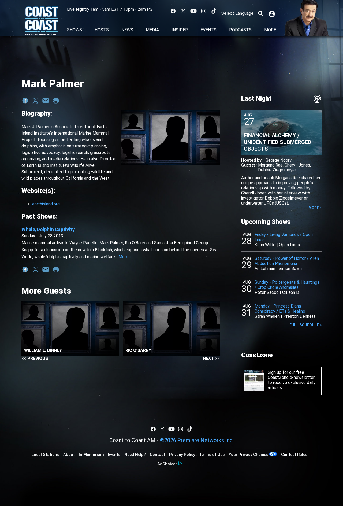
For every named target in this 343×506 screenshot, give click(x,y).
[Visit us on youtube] (193, 11)
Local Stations (45, 454)
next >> (211, 358)
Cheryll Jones (297, 165)
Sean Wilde (265, 244)
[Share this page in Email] (45, 100)
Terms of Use (212, 454)
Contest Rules (294, 454)
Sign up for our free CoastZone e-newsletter (291, 375)
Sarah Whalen (267, 316)
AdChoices (167, 463)
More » (125, 256)
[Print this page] (55, 100)
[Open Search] (260, 13)
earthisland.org (46, 203)
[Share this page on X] (35, 100)
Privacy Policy (182, 454)
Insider (180, 30)
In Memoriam (91, 454)
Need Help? (135, 454)
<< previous (34, 358)
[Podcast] (317, 99)
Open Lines (289, 244)
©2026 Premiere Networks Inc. (197, 440)
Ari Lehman (265, 268)
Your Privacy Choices (248, 454)
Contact (157, 454)
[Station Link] (41, 21)
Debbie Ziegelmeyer (277, 169)
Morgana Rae (270, 165)
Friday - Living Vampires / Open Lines (284, 237)
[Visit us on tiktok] (214, 11)
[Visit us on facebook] (173, 11)
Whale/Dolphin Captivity (47, 229)
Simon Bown (290, 268)
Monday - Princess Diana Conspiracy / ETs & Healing (280, 309)
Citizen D (290, 292)
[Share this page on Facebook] (25, 100)
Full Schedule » (305, 325)
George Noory (279, 160)
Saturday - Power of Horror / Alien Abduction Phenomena (287, 261)
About (69, 454)
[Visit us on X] (183, 11)
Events (208, 30)
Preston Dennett (299, 316)
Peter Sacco (267, 292)
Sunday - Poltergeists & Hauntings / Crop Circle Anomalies (287, 285)
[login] (272, 13)
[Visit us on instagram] (203, 11)
